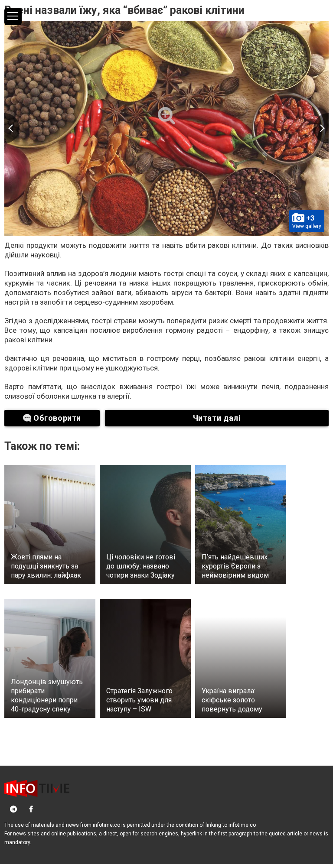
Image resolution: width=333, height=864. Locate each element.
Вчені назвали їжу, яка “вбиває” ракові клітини (124, 10)
